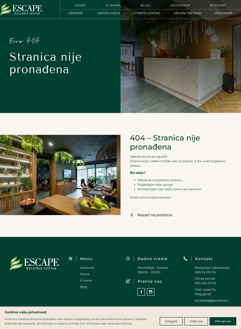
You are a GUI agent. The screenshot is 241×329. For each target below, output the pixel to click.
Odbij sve (196, 321)
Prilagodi (171, 321)
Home (80, 5)
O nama (113, 5)
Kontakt (218, 5)
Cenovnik (180, 5)
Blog (146, 5)
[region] (120, 318)
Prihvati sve (223, 321)
